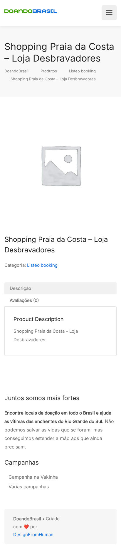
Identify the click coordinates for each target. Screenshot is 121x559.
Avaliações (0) (24, 300)
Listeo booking (42, 265)
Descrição (20, 288)
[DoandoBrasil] (30, 10)
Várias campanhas (29, 487)
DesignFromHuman (33, 534)
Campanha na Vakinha (33, 477)
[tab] (60, 288)
